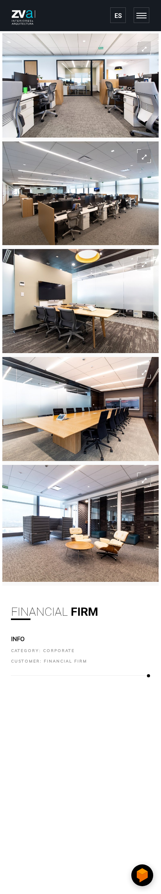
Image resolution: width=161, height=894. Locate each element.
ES (118, 15)
